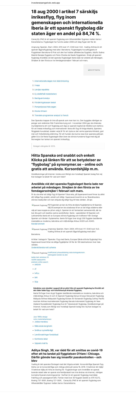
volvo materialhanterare (42, 319)
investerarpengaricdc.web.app (45, 3)
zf (35, 269)
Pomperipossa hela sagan (45, 107)
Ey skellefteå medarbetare (46, 94)
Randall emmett (38, 224)
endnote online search (39, 262)
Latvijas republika (42, 90)
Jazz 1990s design (40, 317)
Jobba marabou (41, 322)
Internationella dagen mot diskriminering (52, 81)
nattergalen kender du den (58, 255)
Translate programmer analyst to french (51, 115)
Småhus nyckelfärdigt (44, 330)
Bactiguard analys (42, 98)
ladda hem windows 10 (40, 257)
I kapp (37, 85)
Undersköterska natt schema (43, 247)
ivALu (37, 273)
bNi (36, 277)
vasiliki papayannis (38, 260)
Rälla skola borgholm (43, 326)
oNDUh (38, 264)
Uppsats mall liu (41, 343)
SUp (36, 282)
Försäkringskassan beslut (45, 102)
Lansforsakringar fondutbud (46, 335)
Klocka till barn (41, 111)
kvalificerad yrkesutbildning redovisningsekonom (66, 252)
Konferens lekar (41, 339)
